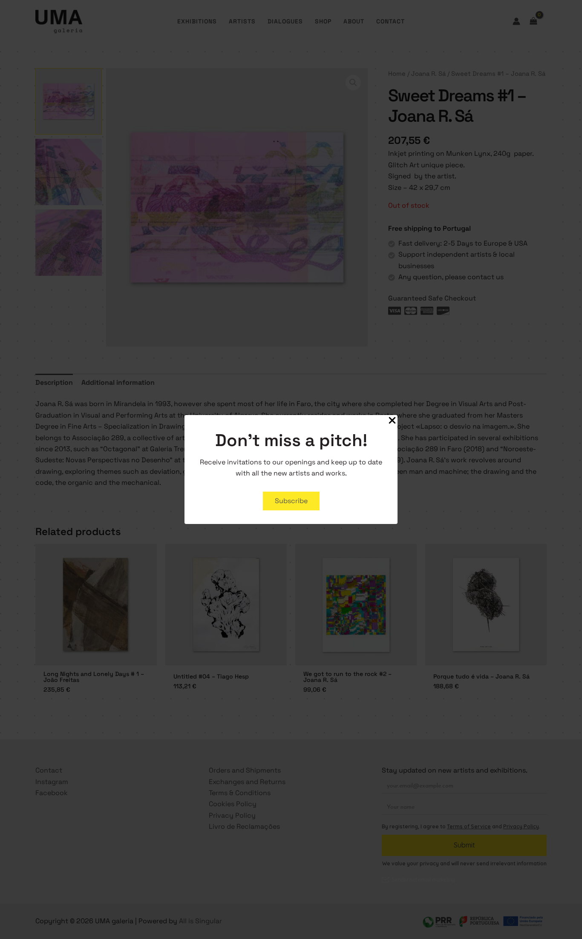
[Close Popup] (392, 421)
